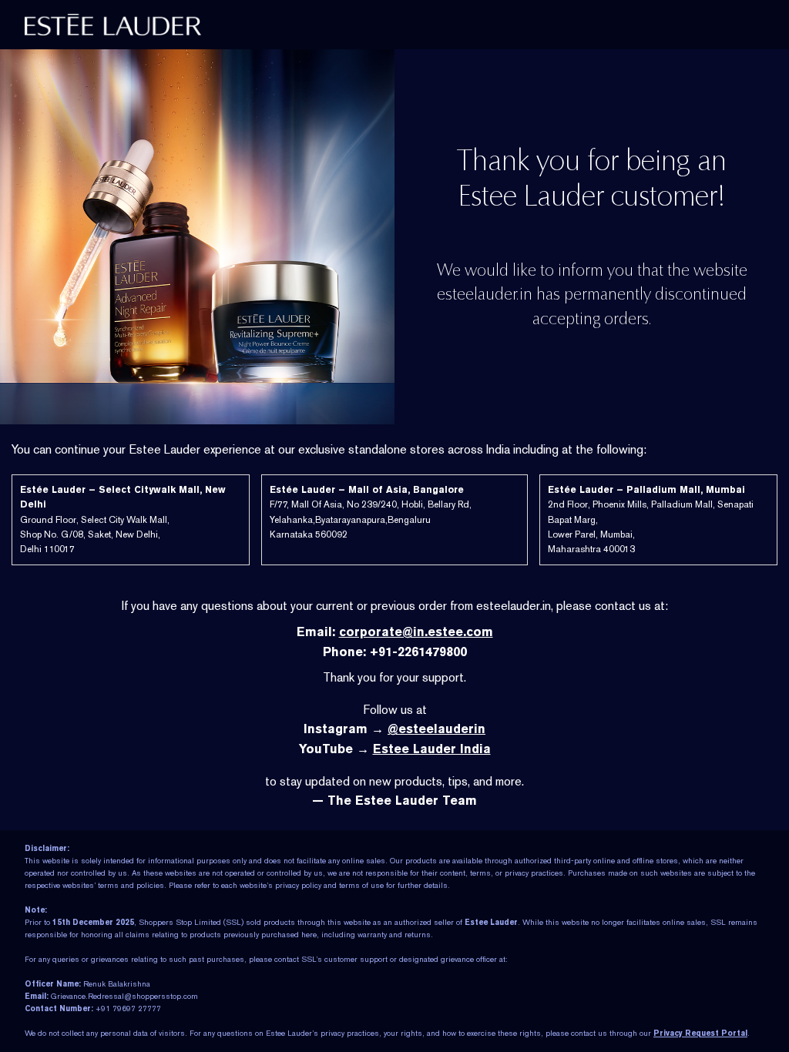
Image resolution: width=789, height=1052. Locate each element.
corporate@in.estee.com (416, 632)
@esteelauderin (436, 729)
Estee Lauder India (432, 749)
